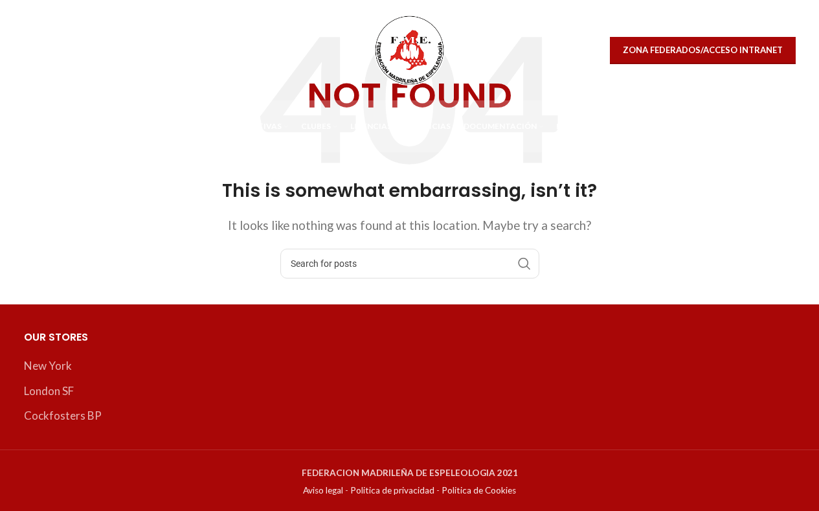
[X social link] (38, 50)
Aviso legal (323, 490)
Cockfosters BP (63, 415)
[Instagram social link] (65, 50)
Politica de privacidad (392, 490)
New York (48, 365)
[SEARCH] (524, 263)
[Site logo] (409, 49)
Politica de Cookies (479, 490)
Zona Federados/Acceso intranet (703, 50)
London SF (49, 391)
